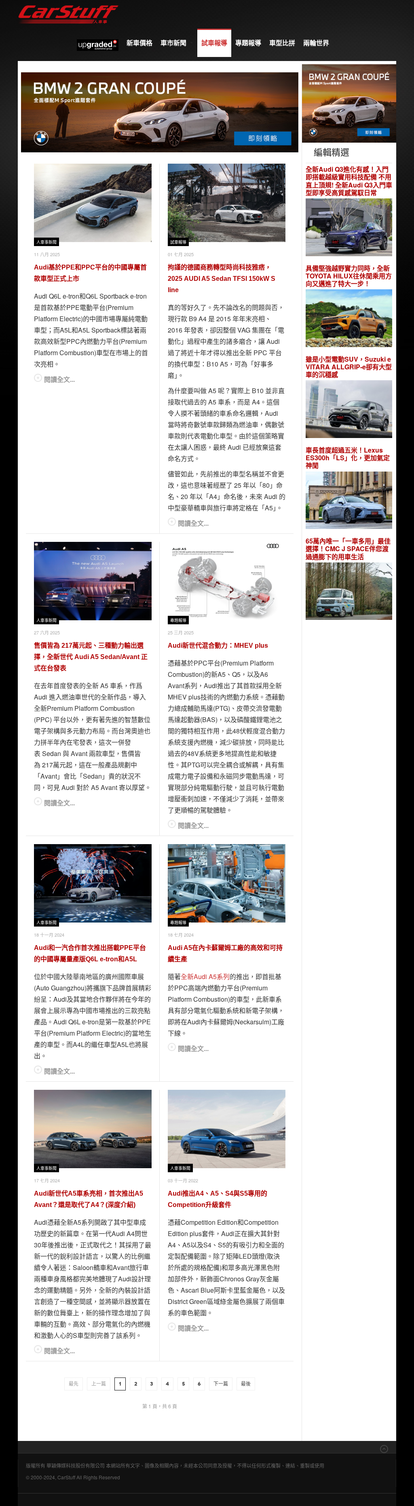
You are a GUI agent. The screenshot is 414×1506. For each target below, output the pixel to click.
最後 (246, 1384)
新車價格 (139, 42)
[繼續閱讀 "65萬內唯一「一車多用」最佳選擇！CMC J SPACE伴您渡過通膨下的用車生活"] (349, 592)
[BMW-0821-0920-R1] (349, 102)
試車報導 (214, 42)
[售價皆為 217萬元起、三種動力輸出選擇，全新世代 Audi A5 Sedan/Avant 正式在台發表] (93, 581)
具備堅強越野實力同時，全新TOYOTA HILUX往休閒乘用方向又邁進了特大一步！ (349, 276)
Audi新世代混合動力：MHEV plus (218, 645)
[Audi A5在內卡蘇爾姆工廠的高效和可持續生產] (226, 883)
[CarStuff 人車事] (68, 3)
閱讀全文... (59, 379)
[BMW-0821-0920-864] (159, 111)
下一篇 (220, 1384)
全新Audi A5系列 (205, 976)
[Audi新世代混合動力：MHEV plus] (226, 581)
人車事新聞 (46, 242)
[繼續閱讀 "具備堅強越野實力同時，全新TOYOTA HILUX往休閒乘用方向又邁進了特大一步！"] (349, 319)
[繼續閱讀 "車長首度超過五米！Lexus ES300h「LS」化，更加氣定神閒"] (349, 501)
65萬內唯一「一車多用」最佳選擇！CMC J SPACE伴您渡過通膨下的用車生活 (348, 548)
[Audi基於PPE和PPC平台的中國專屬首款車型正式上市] (93, 203)
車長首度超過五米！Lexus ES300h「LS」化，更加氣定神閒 (348, 458)
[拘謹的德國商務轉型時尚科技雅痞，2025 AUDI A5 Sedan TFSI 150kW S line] (226, 203)
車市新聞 (174, 42)
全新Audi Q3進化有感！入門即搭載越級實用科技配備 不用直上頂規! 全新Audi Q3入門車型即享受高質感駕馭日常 (349, 180)
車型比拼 (282, 42)
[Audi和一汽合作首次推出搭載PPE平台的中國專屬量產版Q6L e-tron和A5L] (93, 883)
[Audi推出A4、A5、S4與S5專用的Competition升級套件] (226, 1129)
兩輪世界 (316, 42)
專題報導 (248, 42)
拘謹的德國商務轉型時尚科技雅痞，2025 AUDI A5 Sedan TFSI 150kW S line (221, 278)
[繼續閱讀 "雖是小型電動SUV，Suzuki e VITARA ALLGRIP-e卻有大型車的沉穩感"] (349, 410)
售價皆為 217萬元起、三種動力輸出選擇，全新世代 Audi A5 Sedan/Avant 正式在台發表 (91, 657)
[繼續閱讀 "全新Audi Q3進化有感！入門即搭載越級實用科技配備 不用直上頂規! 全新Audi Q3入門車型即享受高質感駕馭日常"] (349, 228)
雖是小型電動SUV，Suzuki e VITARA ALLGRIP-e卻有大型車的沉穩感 (349, 367)
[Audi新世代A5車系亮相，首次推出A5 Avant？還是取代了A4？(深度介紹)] (93, 1129)
